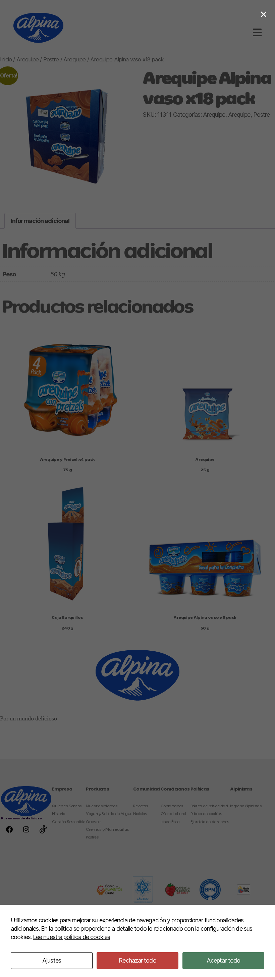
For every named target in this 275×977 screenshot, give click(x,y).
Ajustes (51, 960)
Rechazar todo (137, 960)
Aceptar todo (223, 960)
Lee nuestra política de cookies (71, 936)
